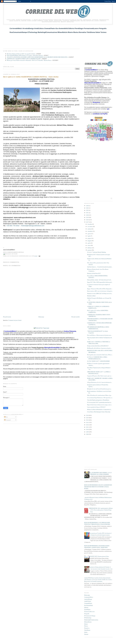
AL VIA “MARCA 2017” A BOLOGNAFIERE (98, 361)
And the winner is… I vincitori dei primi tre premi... (99, 267)
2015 (87, 417)
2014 (87, 420)
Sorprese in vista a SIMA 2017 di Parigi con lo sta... (99, 293)
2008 (87, 434)
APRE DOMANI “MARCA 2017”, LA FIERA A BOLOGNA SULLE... (98, 372)
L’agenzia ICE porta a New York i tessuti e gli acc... (99, 376)
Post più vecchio (76, 317)
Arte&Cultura (87, 601)
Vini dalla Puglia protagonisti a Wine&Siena (98, 400)
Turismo (86, 634)
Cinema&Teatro (88, 603)
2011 (87, 427)
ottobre (89, 229)
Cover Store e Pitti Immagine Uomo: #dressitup (98, 412)
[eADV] (111, 198)
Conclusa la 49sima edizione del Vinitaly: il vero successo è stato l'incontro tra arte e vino (100, 568)
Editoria (86, 607)
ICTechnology (87, 618)
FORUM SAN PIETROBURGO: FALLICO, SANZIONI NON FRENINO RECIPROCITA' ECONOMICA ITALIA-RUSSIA (97, 486)
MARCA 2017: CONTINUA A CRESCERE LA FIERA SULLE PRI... (98, 342)
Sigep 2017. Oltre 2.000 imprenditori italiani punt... (99, 282)
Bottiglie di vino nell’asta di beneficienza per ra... (99, 389)
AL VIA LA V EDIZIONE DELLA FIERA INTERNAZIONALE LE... (97, 358)
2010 (87, 429)
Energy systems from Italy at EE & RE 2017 (98, 346)
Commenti (8, 420)
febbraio (90, 248)
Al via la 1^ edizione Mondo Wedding (96, 252)
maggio (90, 240)
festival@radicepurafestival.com (32, 226)
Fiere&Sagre (87, 609)
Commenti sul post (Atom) (14, 320)
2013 (87, 422)
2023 (87, 208)
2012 (87, 425)
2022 (87, 210)
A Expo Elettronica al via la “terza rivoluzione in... (99, 382)
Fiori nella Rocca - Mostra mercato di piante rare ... (99, 335)
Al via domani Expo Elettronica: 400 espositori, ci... (100, 397)
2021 (87, 212)
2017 (87, 222)
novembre (90, 226)
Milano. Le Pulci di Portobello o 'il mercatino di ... (99, 409)
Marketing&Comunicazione (91, 620)
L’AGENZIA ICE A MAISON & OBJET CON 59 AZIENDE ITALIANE (24, 58)
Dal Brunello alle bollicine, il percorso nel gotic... (99, 348)
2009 (87, 432)
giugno (89, 238)
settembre (90, 231)
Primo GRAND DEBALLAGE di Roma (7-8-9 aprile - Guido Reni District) (25, 55)
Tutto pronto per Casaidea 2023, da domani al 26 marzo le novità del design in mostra (100, 534)
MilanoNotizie (88, 622)
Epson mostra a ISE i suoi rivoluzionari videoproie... (100, 291)
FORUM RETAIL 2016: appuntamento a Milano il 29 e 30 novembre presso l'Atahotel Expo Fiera (101, 510)
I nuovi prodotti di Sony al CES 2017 (96, 407)
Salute (85, 632)
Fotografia (86, 613)
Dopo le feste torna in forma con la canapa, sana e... (99, 405)
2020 (87, 215)
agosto (89, 233)
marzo (89, 245)
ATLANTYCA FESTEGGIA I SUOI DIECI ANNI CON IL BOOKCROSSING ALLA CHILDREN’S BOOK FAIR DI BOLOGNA (37, 57)
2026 (87, 205)
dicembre (90, 224)
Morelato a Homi (91, 296)
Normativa (86, 628)
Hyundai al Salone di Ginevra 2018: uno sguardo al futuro (21, 54)
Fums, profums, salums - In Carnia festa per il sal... (99, 280)
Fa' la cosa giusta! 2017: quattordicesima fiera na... (99, 402)
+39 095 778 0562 (12, 226)
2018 (87, 220)
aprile (89, 243)
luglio (89, 236)
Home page (41, 317)
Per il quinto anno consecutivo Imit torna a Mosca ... (100, 354)
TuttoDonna (87, 630)
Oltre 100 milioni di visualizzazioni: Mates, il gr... (99, 395)
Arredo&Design (88, 599)
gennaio (90, 250)
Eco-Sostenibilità (88, 605)
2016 (87, 415)
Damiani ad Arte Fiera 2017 (94, 273)
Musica (86, 626)
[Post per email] (39, 256)
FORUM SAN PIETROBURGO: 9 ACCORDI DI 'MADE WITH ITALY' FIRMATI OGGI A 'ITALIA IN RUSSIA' (96, 523)
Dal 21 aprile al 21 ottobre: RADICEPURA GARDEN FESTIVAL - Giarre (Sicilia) (30, 77)
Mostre (86, 624)
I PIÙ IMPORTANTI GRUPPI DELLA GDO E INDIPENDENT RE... (98, 328)
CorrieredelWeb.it (88, 597)
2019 (87, 217)
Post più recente (7, 317)
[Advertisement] (36, 35)
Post (6, 417)
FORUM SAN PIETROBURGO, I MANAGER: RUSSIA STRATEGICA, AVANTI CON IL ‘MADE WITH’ (96, 546)
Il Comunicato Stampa (89, 616)
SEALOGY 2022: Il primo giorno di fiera (99, 556)
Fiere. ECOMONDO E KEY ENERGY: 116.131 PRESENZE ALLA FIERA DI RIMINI (100, 473)
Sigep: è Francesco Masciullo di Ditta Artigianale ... (99, 289)
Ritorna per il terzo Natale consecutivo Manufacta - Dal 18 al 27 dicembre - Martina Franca (29, 60)
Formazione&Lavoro (89, 611)
